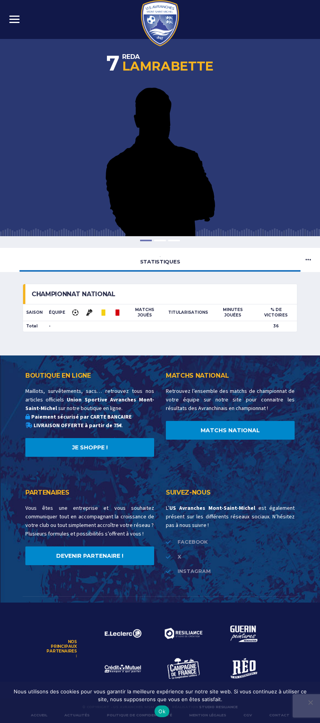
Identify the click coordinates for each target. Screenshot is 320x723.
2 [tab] (160, 240)
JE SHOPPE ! (90, 447)
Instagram (194, 571)
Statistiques (160, 260)
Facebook (193, 542)
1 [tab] (146, 240)
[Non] (310, 702)
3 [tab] (174, 240)
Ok (161, 711)
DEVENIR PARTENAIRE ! (89, 555)
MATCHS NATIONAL (230, 430)
